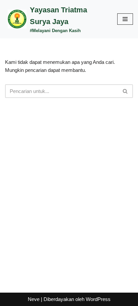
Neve (34, 299)
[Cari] (125, 91)
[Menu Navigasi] (125, 19)
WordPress (98, 299)
